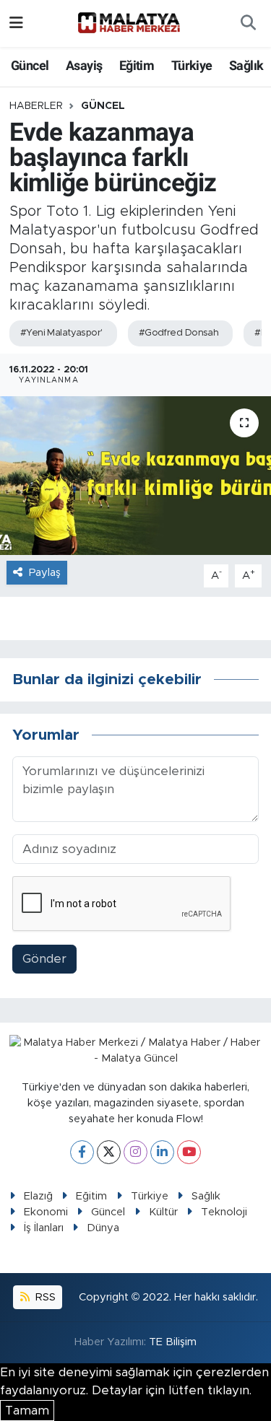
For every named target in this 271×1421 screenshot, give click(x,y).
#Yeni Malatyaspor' (61, 333)
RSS (44, 1297)
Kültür (163, 1212)
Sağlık (246, 65)
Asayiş (84, 65)
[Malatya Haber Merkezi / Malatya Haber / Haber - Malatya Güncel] (128, 23)
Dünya (103, 1228)
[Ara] (248, 23)
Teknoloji (224, 1212)
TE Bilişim (173, 1342)
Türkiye (191, 65)
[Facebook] (82, 1152)
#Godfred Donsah (179, 333)
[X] (109, 1152)
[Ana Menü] (16, 23)
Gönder (44, 959)
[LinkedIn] (162, 1152)
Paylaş (45, 572)
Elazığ (38, 1196)
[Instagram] (135, 1152)
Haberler (36, 106)
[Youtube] (189, 1152)
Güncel (29, 65)
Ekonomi (46, 1212)
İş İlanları (44, 1228)
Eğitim (136, 65)
